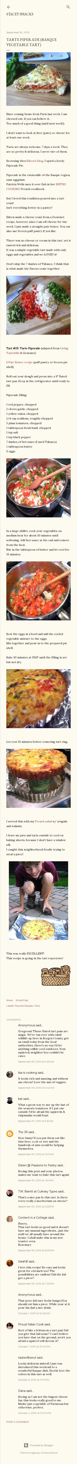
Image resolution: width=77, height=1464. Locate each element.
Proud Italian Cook (31, 1324)
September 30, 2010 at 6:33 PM (36, 1250)
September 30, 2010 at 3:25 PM (36, 1206)
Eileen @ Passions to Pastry (37, 1165)
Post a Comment (17, 1421)
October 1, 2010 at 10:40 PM (34, 1346)
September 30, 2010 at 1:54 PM (36, 1180)
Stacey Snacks (19, 14)
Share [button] (9, 1000)
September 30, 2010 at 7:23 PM (36, 1283)
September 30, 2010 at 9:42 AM (36, 1087)
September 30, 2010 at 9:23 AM (36, 1061)
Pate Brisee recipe (20, 362)
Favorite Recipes (24, 1005)
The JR (23, 1132)
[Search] (68, 6)
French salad (43, 821)
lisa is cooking (27, 1072)
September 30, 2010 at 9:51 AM (35, 1120)
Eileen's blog (34, 161)
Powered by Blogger (41, 1445)
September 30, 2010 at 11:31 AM (36, 1154)
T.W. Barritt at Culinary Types (37, 1191)
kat (20, 1099)
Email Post (22, 1000)
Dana (21, 1391)
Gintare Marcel (49, 1452)
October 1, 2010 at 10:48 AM (34, 1313)
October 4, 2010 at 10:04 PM (34, 1412)
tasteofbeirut (27, 1357)
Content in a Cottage (32, 1217)
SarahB (23, 1261)
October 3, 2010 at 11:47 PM (33, 1379)
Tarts (37, 1005)
